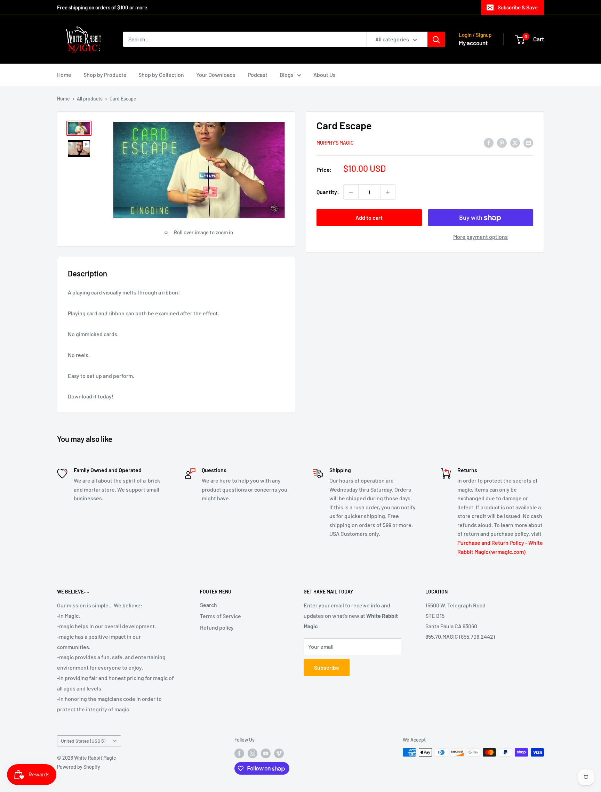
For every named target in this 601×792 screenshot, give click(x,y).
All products (90, 99)
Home (64, 74)
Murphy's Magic (335, 143)
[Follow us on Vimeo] (279, 753)
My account (473, 42)
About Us (324, 74)
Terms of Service (220, 616)
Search (208, 604)
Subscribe (326, 667)
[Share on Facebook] (489, 142)
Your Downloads (215, 74)
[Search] (436, 39)
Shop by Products (104, 74)
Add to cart (369, 218)
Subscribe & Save (518, 7)
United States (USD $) (83, 741)
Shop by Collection (161, 74)
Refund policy (217, 627)
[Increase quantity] (387, 192)
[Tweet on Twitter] (515, 142)
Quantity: (327, 192)
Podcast (257, 74)
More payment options (480, 237)
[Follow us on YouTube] (266, 753)
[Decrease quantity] (351, 192)
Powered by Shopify (78, 767)
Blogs (287, 74)
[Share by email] (528, 142)
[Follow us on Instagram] (252, 753)
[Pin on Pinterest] (502, 142)
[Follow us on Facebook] (239, 753)
